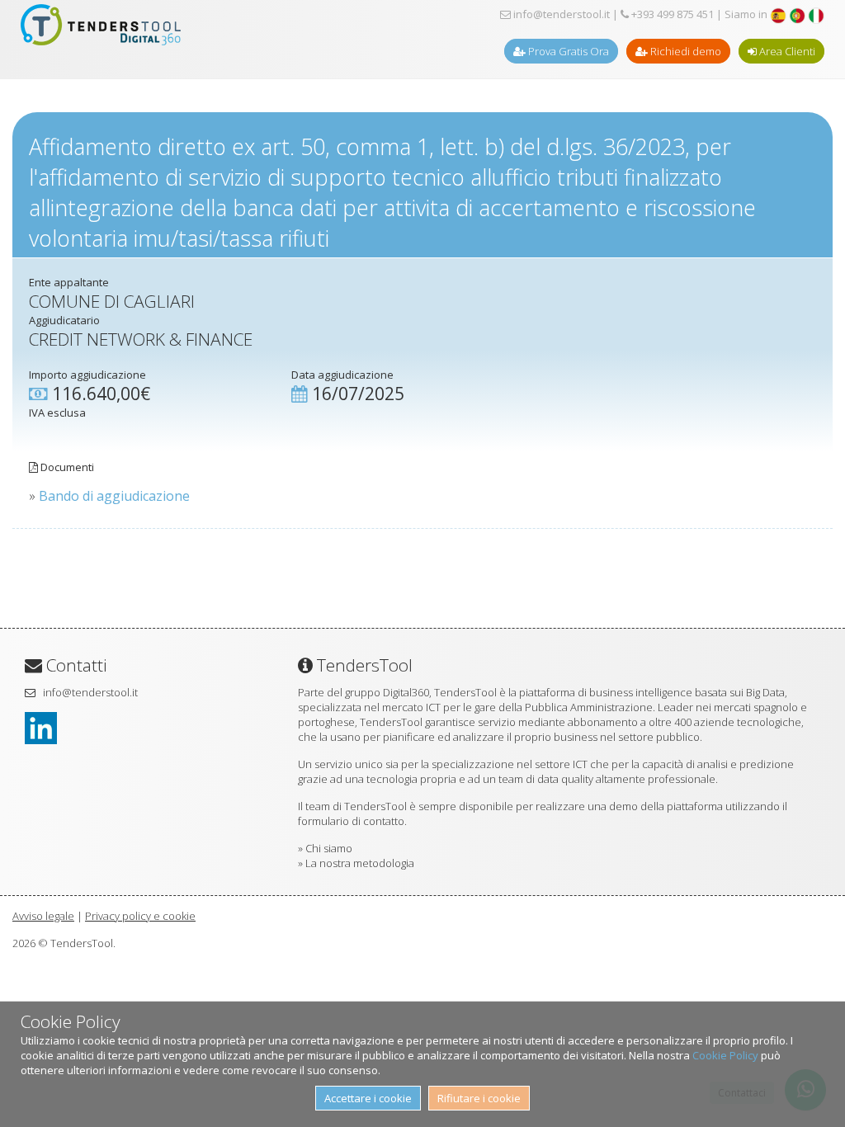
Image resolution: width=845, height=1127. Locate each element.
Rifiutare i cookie (479, 1098)
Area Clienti (786, 51)
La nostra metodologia (359, 863)
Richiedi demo (684, 51)
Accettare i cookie (368, 1098)
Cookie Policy (725, 1055)
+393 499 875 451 (671, 14)
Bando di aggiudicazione (114, 496)
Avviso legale (43, 915)
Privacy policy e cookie (140, 915)
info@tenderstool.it (560, 14)
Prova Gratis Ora (567, 51)
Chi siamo (328, 848)
